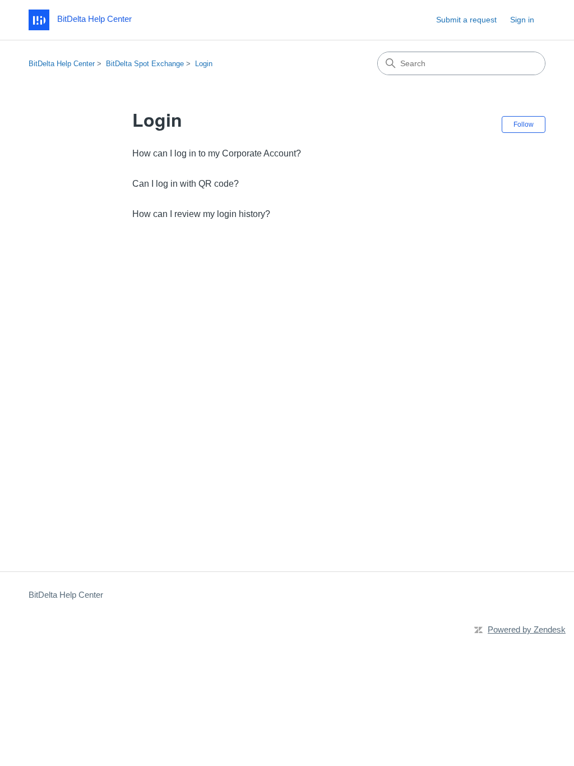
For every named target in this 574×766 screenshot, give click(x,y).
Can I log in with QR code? (185, 183)
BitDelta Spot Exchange (145, 63)
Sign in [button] (522, 19)
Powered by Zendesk (527, 629)
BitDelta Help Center (62, 63)
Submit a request (466, 19)
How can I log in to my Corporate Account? (216, 153)
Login (203, 63)
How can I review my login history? (201, 214)
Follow (523, 124)
